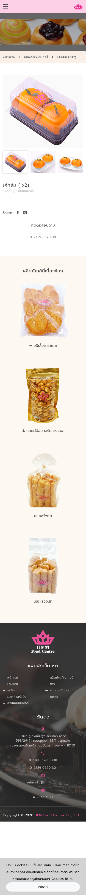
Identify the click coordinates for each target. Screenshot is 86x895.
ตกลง (43, 887)
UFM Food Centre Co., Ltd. (57, 815)
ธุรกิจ (11, 690)
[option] (43, 111)
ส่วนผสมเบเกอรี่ (18, 703)
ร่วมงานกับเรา (59, 690)
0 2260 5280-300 (43, 760)
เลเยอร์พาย (43, 516)
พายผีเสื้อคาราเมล (43, 345)
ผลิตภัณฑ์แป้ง (17, 697)
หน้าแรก (9, 57)
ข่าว (52, 684)
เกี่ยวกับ (12, 684)
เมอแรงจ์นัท (43, 601)
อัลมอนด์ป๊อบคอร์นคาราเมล (43, 431)
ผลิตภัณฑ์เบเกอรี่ (36, 57)
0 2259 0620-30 (43, 768)
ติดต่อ (54, 697)
